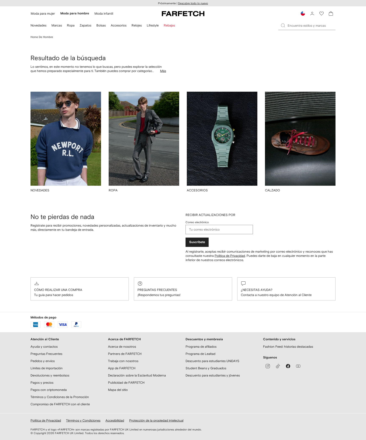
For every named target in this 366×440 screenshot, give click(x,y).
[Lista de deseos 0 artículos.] (321, 13)
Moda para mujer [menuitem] (43, 13)
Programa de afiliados (201, 346)
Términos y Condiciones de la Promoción (59, 396)
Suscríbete (197, 242)
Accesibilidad (114, 420)
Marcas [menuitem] (56, 25)
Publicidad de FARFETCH (126, 382)
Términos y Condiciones (83, 420)
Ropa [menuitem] (71, 25)
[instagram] (267, 366)
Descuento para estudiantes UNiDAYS (212, 361)
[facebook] (288, 366)
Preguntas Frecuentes (157, 289)
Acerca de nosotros (122, 346)
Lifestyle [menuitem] (153, 25)
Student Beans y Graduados (206, 368)
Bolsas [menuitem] (101, 25)
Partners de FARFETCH (124, 353)
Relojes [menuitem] (137, 25)
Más (163, 70)
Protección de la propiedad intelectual (156, 420)
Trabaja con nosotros (123, 361)
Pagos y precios (41, 382)
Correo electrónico (197, 222)
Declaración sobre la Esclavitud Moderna (137, 375)
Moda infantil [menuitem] (103, 13)
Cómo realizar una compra (58, 289)
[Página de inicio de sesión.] (312, 13)
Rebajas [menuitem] (169, 25)
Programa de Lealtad (200, 353)
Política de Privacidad (230, 255)
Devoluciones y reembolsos (49, 375)
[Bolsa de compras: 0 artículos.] (331, 13)
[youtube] (298, 366)
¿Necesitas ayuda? (256, 289)
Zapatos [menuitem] (85, 25)
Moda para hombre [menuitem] (74, 13)
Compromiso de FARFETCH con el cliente (60, 404)
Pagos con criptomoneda (48, 389)
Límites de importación (46, 368)
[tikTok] (278, 366)
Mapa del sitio (118, 389)
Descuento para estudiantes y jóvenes (213, 375)
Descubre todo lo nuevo (193, 3)
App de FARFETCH (121, 368)
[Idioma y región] (303, 13)
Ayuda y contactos (44, 346)
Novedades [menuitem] (38, 25)
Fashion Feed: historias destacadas (288, 346)
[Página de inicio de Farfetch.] (183, 13)
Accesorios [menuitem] (118, 25)
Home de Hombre (41, 37)
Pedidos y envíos (42, 361)
